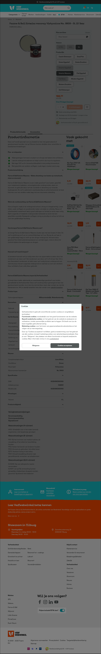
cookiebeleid (54, 339)
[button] (64, 345)
